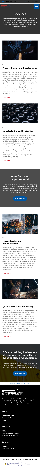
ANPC (4, 420)
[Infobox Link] (31, 2)
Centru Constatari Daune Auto (20, 383)
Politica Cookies (7, 418)
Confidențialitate (8, 415)
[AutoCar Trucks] (6, 6)
